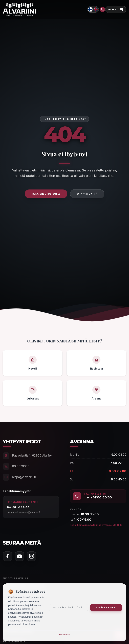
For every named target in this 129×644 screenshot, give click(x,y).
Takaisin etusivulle (46, 193)
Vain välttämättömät (68, 607)
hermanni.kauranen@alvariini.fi (23, 512)
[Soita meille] (102, 9)
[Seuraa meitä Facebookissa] (7, 556)
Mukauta (64, 634)
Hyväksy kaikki (106, 607)
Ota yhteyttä (87, 193)
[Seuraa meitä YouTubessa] (19, 556)
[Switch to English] (95, 9)
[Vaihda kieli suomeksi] (90, 9)
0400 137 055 (18, 507)
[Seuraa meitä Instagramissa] (31, 556)
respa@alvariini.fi (24, 477)
